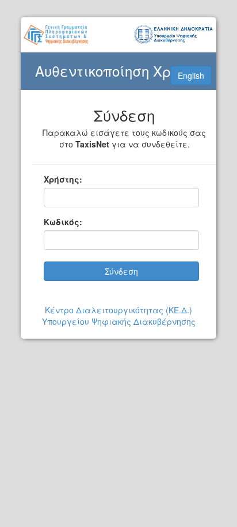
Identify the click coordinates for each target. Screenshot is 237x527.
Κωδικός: (63, 222)
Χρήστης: (63, 179)
